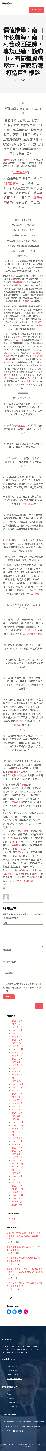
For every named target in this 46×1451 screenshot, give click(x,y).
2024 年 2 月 (17, 1116)
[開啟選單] (42, 3)
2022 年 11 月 (17, 1164)
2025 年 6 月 (17, 1065)
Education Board (14, 1378)
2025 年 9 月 (17, 1056)
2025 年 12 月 (17, 1046)
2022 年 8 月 (17, 1173)
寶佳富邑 (8, 375)
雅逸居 (18, 881)
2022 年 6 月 (17, 1179)
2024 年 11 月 (17, 1087)
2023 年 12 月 (17, 1122)
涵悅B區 (23, 870)
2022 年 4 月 (17, 1186)
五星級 (15, 802)
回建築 (15, 838)
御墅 (39, 322)
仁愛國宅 (7, 356)
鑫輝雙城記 (18, 282)
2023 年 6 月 (17, 1141)
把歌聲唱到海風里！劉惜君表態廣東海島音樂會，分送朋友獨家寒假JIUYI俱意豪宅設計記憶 (25, 1272)
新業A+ (21, 425)
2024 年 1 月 (17, 1119)
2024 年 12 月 (17, 1084)
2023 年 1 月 (17, 1157)
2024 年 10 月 (18, 1090)
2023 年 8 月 (17, 1135)
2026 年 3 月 (17, 1037)
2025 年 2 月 (17, 1078)
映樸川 (18, 337)
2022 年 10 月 (17, 1167)
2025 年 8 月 (17, 1059)
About (9, 1394)
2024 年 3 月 (17, 1113)
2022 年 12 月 (17, 1160)
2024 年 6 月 (17, 1103)
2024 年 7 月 (17, 1100)
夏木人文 (23, 730)
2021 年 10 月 (17, 1195)
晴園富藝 (29, 503)
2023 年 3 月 (17, 1151)
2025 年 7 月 (17, 1062)
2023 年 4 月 (17, 1148)
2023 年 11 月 (17, 1125)
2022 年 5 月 (17, 1182)
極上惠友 (24, 831)
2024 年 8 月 (17, 1097)
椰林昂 (37, 276)
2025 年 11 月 (17, 1049)
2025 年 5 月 (17, 1068)
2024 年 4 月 (17, 1109)
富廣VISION (20, 852)
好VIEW (20, 721)
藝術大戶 (35, 877)
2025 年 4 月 (17, 1071)
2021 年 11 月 (17, 1192)
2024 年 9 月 (17, 1094)
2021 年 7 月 (17, 1205)
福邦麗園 (30, 881)
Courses (10, 1398)
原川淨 (35, 353)
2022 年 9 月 (17, 1170)
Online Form (12, 1374)
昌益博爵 (16, 845)
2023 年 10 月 (17, 1129)
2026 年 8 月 (17, 1021)
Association (12, 1406)
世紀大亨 (29, 301)
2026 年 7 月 (17, 1024)
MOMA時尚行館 (32, 634)
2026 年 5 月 (17, 1030)
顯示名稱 (7, 950)
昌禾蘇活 (8, 160)
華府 (23, 784)
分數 (13, 1218)
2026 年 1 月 (17, 1043)
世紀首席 (30, 381)
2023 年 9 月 (17, 1132)
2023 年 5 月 (17, 1144)
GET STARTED (36, 10)
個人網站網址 (9, 973)
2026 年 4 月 (17, 1033)
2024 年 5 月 (17, 1106)
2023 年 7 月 (17, 1138)
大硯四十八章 (16, 772)
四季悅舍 (35, 594)
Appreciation (12, 1402)
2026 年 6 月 (17, 1027)
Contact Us (12, 1370)
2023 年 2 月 (17, 1154)
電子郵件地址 (9, 962)
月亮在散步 (7, 3)
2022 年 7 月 (17, 1176)
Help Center (12, 1366)
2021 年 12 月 (17, 1189)
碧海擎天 (19, 172)
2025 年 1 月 (17, 1081)
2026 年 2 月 (17, 1040)
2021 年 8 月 (17, 1202)
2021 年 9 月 (17, 1198)
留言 (5, 923)
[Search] (39, 1006)
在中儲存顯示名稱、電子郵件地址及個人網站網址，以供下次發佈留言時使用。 (23, 987)
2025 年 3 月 (17, 1075)
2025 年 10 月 (17, 1052)
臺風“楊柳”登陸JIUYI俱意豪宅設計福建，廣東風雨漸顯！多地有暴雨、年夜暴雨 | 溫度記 (24, 1236)
